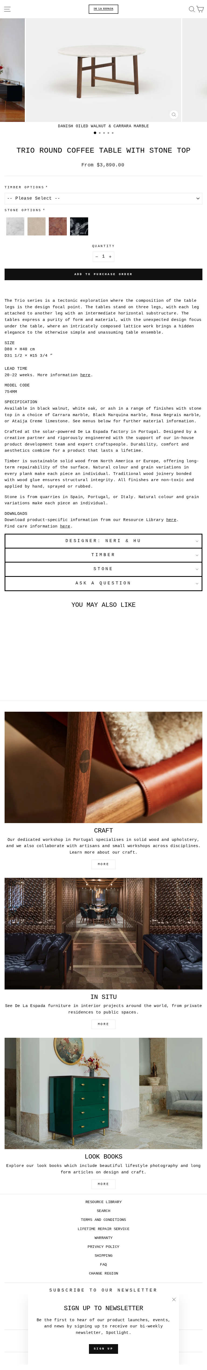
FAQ (103, 1265)
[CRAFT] (103, 767)
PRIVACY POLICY (103, 1247)
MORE (103, 864)
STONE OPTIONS (23, 210)
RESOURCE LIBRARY (103, 1202)
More (103, 1184)
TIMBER (103, 555)
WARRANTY (104, 1238)
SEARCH (103, 1211)
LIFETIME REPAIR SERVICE (103, 1229)
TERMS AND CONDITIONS (103, 1220)
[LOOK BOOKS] (103, 1093)
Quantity (103, 246)
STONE (103, 569)
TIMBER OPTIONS (24, 187)
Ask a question (103, 583)
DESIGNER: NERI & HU (103, 541)
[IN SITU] (103, 933)
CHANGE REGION (103, 1274)
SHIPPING (104, 1256)
